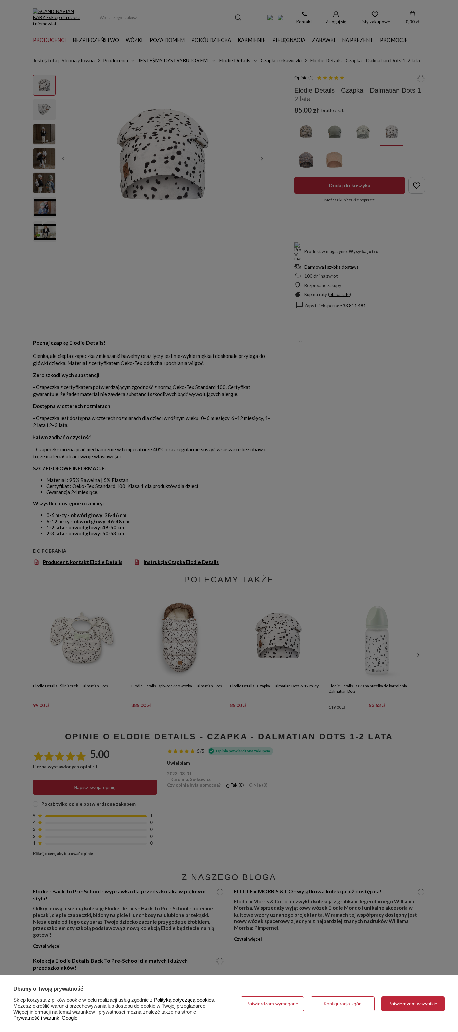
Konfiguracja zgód (343, 1003)
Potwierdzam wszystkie (412, 1003)
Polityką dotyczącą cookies (184, 1000)
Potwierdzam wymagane (272, 1003)
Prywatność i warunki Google (45, 1018)
